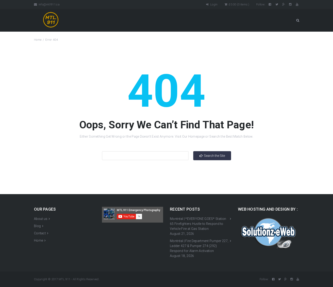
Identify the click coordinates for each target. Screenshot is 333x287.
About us (40, 219)
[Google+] (284, 4)
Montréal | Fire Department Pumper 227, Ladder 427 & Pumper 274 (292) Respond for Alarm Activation (199, 246)
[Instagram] (290, 4)
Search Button (297, 20)
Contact (40, 233)
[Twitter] (277, 4)
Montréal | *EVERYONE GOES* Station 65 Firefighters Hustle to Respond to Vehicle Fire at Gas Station (198, 224)
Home (37, 39)
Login (213, 4)
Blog (37, 226)
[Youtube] (297, 4)
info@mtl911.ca (49, 4)
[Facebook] (270, 4)
